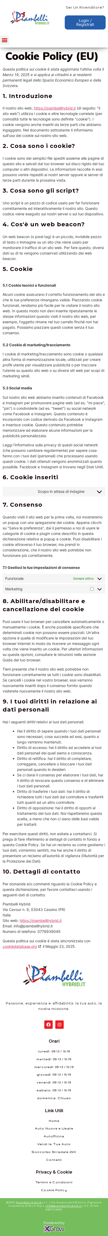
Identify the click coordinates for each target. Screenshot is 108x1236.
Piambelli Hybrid (28, 1202)
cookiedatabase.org (20, 946)
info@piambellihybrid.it (64, 1205)
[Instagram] (59, 1024)
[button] (4, 40)
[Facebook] (48, 1024)
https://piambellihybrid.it (55, 108)
